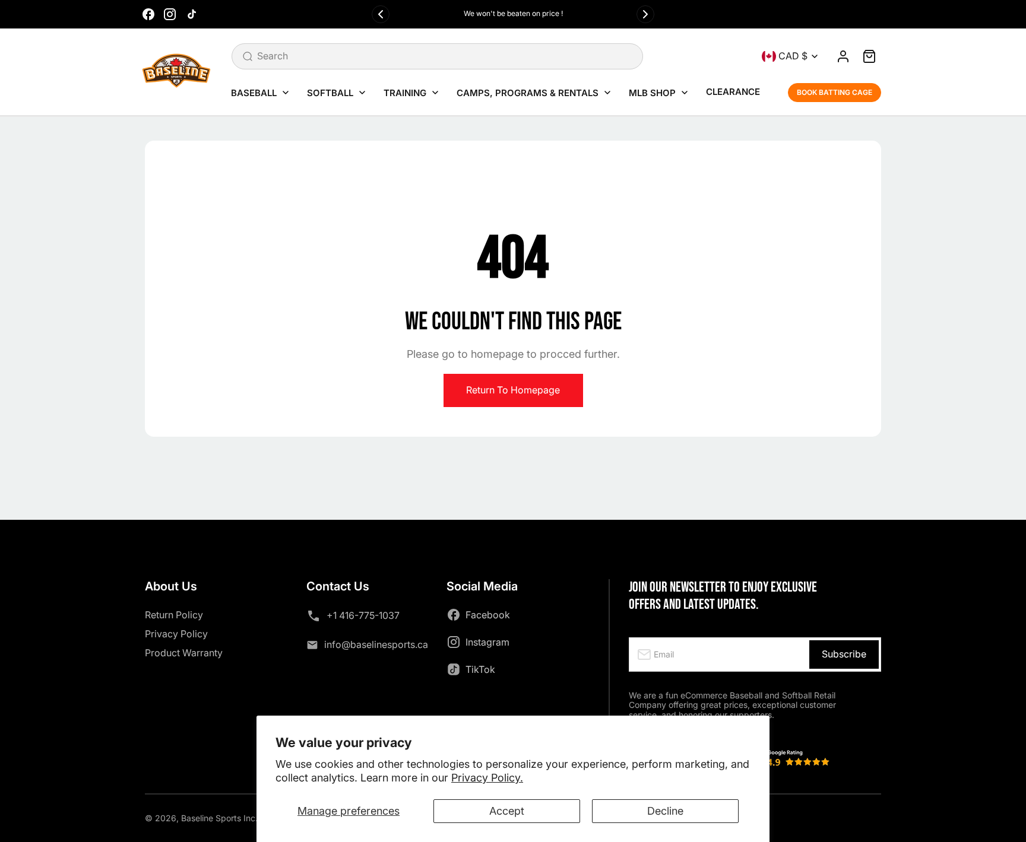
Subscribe (844, 654)
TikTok (480, 669)
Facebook (488, 615)
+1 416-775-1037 (363, 615)
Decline (665, 811)
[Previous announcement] (381, 14)
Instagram (487, 642)
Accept (506, 811)
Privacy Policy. (487, 777)
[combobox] (437, 56)
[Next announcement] (645, 14)
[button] (869, 56)
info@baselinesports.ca (376, 644)
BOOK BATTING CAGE (834, 92)
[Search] (247, 56)
